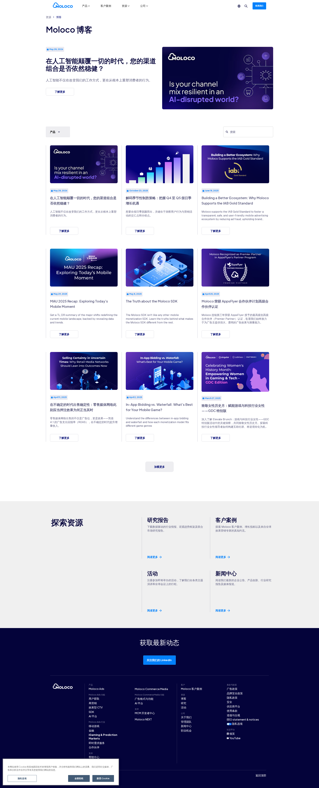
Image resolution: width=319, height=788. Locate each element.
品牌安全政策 (235, 693)
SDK (91, 712)
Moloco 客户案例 (191, 688)
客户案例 (106, 5)
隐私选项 (237, 723)
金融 (91, 730)
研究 (183, 703)
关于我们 (186, 717)
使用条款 (232, 710)
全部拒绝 (79, 778)
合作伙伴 (94, 747)
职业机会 (186, 730)
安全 (229, 702)
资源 (48, 17)
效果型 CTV (96, 707)
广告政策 (232, 688)
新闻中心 (186, 726)
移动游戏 (94, 726)
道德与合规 (233, 715)
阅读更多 (152, 557)
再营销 (93, 703)
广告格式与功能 (144, 698)
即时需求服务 (97, 743)
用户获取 (94, 698)
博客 (58, 17)
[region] (61, 772)
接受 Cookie (103, 778)
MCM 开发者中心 (145, 713)
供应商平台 (233, 706)
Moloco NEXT (143, 719)
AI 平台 (93, 716)
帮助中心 (94, 757)
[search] (246, 6)
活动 (183, 707)
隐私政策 (232, 697)
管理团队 (186, 721)
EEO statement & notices (243, 719)
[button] (86, 5)
